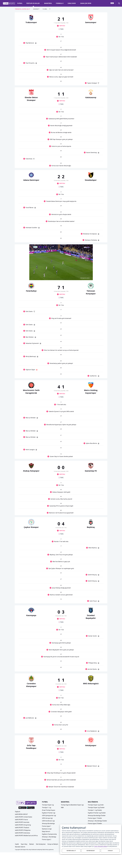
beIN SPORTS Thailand (22, 827)
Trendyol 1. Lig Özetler (95, 810)
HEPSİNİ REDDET (90, 850)
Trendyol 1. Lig (46, 807)
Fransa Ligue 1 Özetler (95, 818)
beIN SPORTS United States (23, 817)
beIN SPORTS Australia (22, 822)
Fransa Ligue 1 (46, 826)
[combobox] (22, 9)
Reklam (31, 844)
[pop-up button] (87, 277)
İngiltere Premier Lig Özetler (97, 813)
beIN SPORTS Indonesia (22, 833)
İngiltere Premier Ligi (48, 813)
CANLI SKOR (72, 3)
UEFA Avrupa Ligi (47, 818)
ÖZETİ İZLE (62, 25)
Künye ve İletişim (53, 844)
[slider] (61, 274)
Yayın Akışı (24, 844)
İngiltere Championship (49, 834)
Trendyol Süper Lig (48, 805)
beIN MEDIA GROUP (21, 814)
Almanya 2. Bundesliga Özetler (97, 821)
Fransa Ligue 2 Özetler (95, 823)
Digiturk (17, 811)
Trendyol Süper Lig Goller (96, 805)
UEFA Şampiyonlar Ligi (49, 815)
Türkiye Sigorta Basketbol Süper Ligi (72, 805)
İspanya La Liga (47, 829)
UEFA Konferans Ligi (48, 821)
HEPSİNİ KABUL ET (71, 850)
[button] (9, 3)
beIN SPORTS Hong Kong (23, 825)
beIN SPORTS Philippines (23, 830)
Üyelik (17, 844)
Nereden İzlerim (20, 847)
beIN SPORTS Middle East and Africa (26, 835)
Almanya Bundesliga (48, 823)
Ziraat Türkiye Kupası (48, 810)
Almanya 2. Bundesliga (49, 837)
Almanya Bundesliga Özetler (97, 815)
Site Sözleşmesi (41, 844)
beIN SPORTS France (21, 819)
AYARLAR (110, 850)
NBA (62, 807)
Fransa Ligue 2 (46, 839)
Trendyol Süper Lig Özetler (96, 807)
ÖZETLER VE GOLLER (33, 3)
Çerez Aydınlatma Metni (100, 846)
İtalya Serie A (46, 831)
